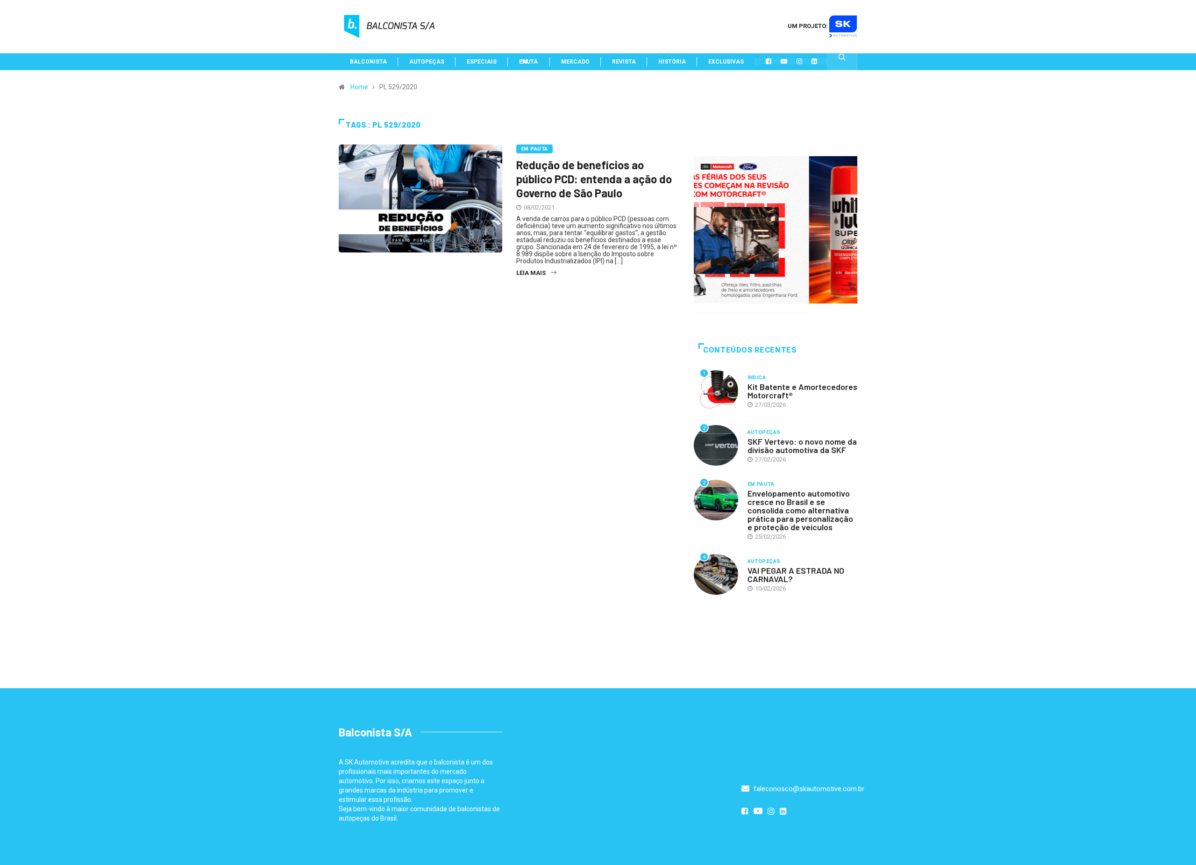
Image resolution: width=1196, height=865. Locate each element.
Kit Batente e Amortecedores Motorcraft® (802, 391)
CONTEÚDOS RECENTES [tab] (750, 350)
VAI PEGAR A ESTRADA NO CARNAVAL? (796, 574)
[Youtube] (784, 61)
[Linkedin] (814, 61)
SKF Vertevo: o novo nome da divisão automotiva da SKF (802, 445)
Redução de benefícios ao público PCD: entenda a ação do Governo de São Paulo (594, 179)
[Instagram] (799, 61)
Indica (757, 378)
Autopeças (764, 432)
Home (359, 87)
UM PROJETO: (808, 25)
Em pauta (534, 149)
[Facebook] (768, 61)
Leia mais (531, 272)
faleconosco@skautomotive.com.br (808, 789)
